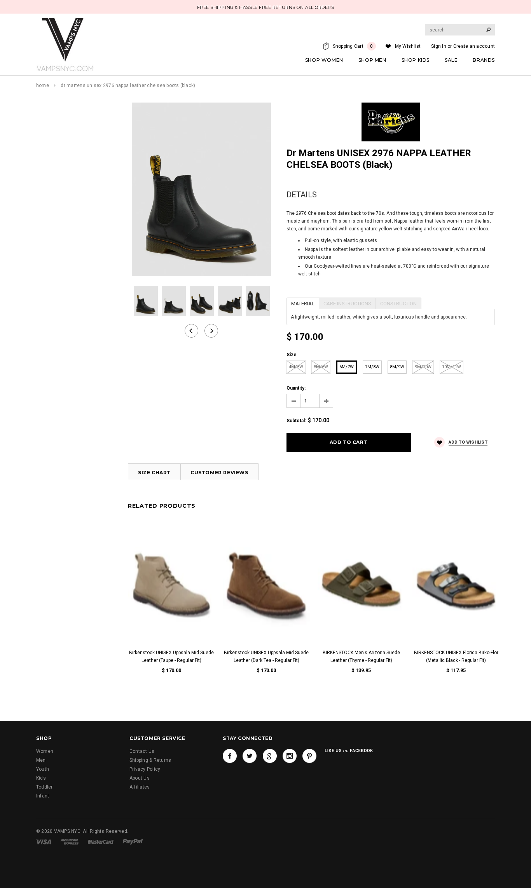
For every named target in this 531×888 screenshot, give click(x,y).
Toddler (44, 787)
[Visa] (43, 841)
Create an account (474, 46)
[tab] (302, 303)
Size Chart (154, 472)
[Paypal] (132, 841)
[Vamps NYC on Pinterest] (309, 756)
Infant (42, 796)
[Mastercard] (101, 841)
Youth (42, 769)
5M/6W (321, 366)
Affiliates (139, 787)
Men (41, 760)
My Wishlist (408, 46)
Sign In (438, 46)
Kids (41, 778)
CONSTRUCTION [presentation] (398, 303)
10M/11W (451, 366)
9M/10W (423, 366)
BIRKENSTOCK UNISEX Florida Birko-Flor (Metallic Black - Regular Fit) (456, 656)
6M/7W (346, 366)
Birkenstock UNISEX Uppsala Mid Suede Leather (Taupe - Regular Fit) (171, 656)
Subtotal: (296, 420)
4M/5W (296, 366)
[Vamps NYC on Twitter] (250, 756)
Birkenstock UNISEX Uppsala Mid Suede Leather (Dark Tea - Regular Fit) (266, 656)
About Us (139, 778)
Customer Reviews (219, 472)
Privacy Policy (144, 769)
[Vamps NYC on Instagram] (290, 756)
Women (44, 751)
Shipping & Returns (150, 760)
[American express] (69, 841)
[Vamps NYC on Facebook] (230, 756)
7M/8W (372, 366)
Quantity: (296, 388)
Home (42, 85)
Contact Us (141, 751)
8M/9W (397, 366)
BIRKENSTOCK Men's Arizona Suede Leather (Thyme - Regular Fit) (361, 656)
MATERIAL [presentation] (302, 303)
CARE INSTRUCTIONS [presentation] (347, 303)
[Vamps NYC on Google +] (270, 756)
